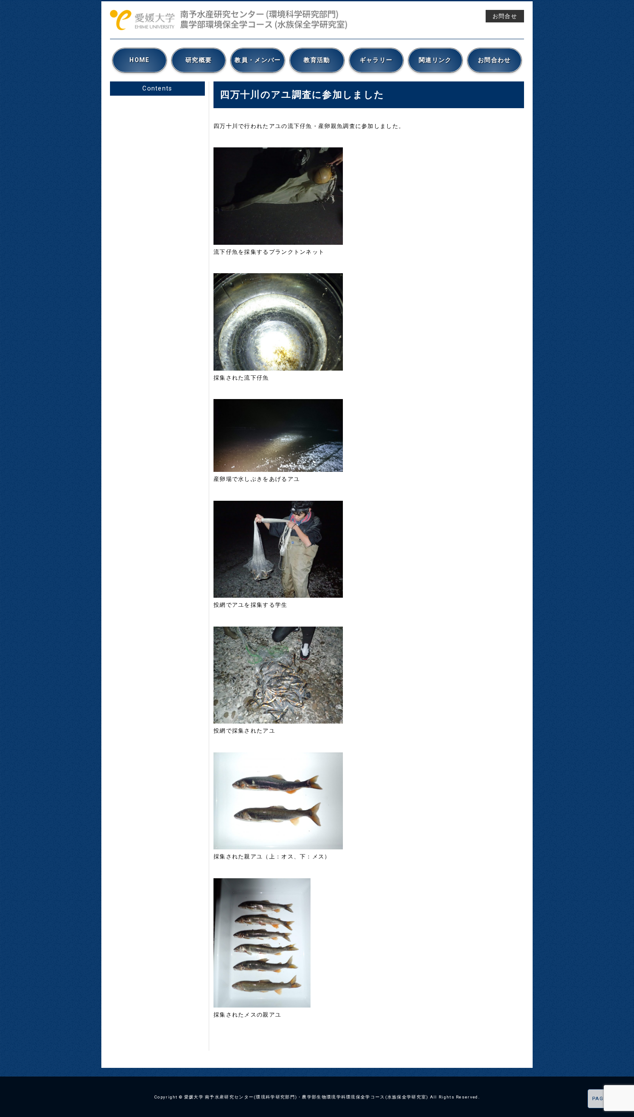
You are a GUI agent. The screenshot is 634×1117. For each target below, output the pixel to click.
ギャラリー (376, 59)
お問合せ (505, 16)
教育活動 (317, 59)
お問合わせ (494, 59)
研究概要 (198, 59)
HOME (139, 59)
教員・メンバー (258, 59)
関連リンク (435, 59)
